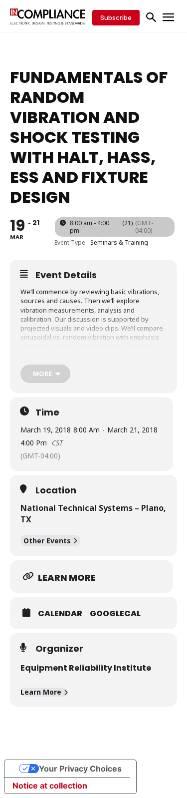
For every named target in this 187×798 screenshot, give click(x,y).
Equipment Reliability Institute (85, 668)
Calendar (60, 613)
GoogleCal (115, 613)
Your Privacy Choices (80, 769)
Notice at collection (49, 786)
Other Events (47, 540)
